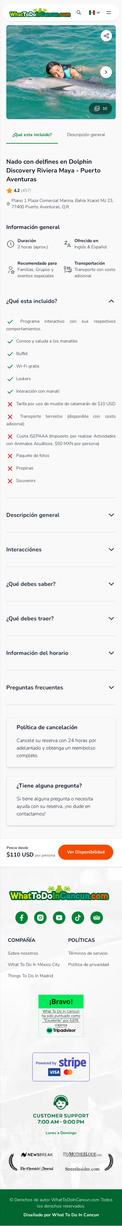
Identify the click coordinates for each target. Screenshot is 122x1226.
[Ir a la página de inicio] (40, 12)
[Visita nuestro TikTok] (78, 917)
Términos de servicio (88, 953)
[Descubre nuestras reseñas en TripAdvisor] (96, 917)
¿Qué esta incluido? (32, 135)
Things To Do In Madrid (30, 976)
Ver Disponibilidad (85, 852)
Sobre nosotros (23, 953)
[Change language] (94, 12)
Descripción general (86, 135)
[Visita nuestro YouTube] (59, 917)
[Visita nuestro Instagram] (40, 917)
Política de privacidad (88, 965)
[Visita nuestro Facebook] (21, 917)
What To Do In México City (34, 965)
